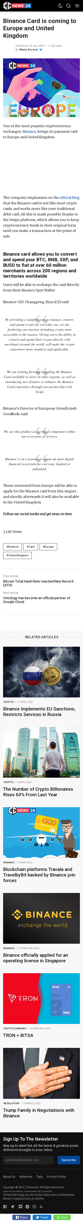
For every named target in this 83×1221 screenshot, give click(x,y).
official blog (70, 198)
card (32, 546)
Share (23, 1217)
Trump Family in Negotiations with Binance (38, 1113)
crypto (8, 702)
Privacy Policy (56, 1176)
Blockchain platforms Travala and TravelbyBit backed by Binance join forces (39, 875)
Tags (39, 1176)
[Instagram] (34, 1206)
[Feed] (41, 1206)
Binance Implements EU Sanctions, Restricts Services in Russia (39, 711)
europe (49, 546)
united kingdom (18, 555)
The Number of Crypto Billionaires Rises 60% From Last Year (38, 791)
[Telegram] (27, 1206)
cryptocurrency (15, 1028)
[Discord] (20, 1206)
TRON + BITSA (18, 1035)
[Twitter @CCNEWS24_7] (13, 1206)
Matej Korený (28, 49)
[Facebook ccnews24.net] (5, 1206)
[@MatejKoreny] (41, 49)
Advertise (25, 1176)
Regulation (11, 1103)
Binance (29, 131)
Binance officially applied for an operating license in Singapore (35, 958)
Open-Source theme (13, 1191)
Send (63, 1217)
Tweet (43, 1217)
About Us (9, 1176)
